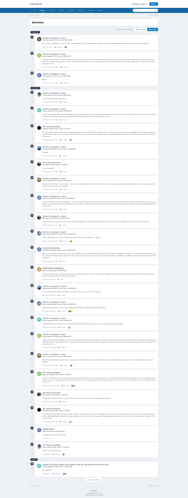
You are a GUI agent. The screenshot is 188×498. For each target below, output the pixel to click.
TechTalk (67, 129)
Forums (34, 10)
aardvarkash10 (47, 149)
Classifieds (71, 10)
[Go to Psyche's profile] (39, 110)
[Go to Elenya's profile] (39, 55)
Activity (42, 10)
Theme (93, 491)
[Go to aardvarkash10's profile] (39, 148)
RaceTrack (61, 10)
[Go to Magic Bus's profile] (39, 374)
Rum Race (82, 10)
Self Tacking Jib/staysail (51, 127)
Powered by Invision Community (94, 495)
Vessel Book (48, 429)
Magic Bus (45, 374)
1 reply (63, 261)
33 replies (59, 47)
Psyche (44, 111)
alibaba (59, 250)
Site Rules (91, 10)
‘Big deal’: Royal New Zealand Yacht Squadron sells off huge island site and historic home (75, 465)
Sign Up (153, 4)
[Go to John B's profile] (39, 180)
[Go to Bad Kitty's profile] (39, 39)
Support (100, 10)
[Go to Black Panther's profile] (39, 233)
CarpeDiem (46, 198)
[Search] (156, 10)
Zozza (44, 95)
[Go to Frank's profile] (39, 75)
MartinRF (45, 129)
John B (44, 180)
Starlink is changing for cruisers (54, 38)
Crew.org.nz (36, 4)
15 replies (64, 140)
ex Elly (56, 466)
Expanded (153, 29)
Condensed (142, 29)
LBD (56, 129)
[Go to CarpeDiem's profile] (39, 197)
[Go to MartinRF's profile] (39, 128)
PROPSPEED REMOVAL (51, 248)
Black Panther (46, 234)
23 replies (57, 473)
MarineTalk (68, 40)
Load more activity (94, 480)
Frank (57, 40)
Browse (51, 10)
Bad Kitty (45, 40)
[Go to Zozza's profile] (39, 94)
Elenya (44, 56)
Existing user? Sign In (139, 4)
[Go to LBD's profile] (39, 164)
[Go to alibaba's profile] (39, 269)
